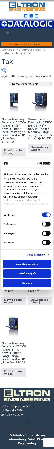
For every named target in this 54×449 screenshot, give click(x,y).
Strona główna (11, 49)
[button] (7, 32)
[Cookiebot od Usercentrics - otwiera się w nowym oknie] (38, 164)
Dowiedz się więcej (13, 152)
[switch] (46, 224)
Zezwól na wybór (27, 273)
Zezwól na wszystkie (27, 264)
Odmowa (27, 283)
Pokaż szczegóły (36, 254)
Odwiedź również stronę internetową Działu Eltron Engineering (27, 439)
